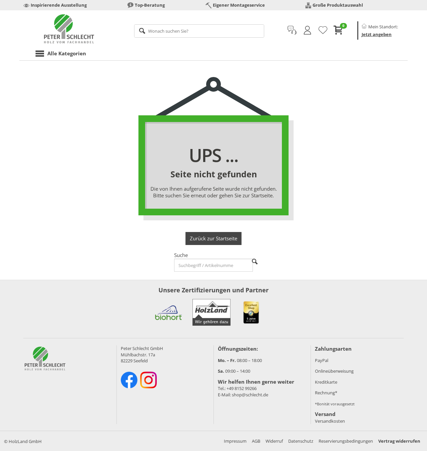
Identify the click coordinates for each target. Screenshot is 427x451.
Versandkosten (330, 421)
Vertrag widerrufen (399, 441)
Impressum (235, 441)
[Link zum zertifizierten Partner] (168, 312)
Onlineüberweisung (334, 371)
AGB (256, 441)
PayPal (321, 360)
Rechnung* (326, 393)
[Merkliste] (323, 30)
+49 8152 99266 (242, 388)
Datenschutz (300, 441)
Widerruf (274, 441)
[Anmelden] (307, 30)
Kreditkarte (326, 382)
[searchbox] (199, 31)
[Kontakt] (292, 30)
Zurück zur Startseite (213, 238)
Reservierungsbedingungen (346, 441)
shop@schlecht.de (250, 395)
